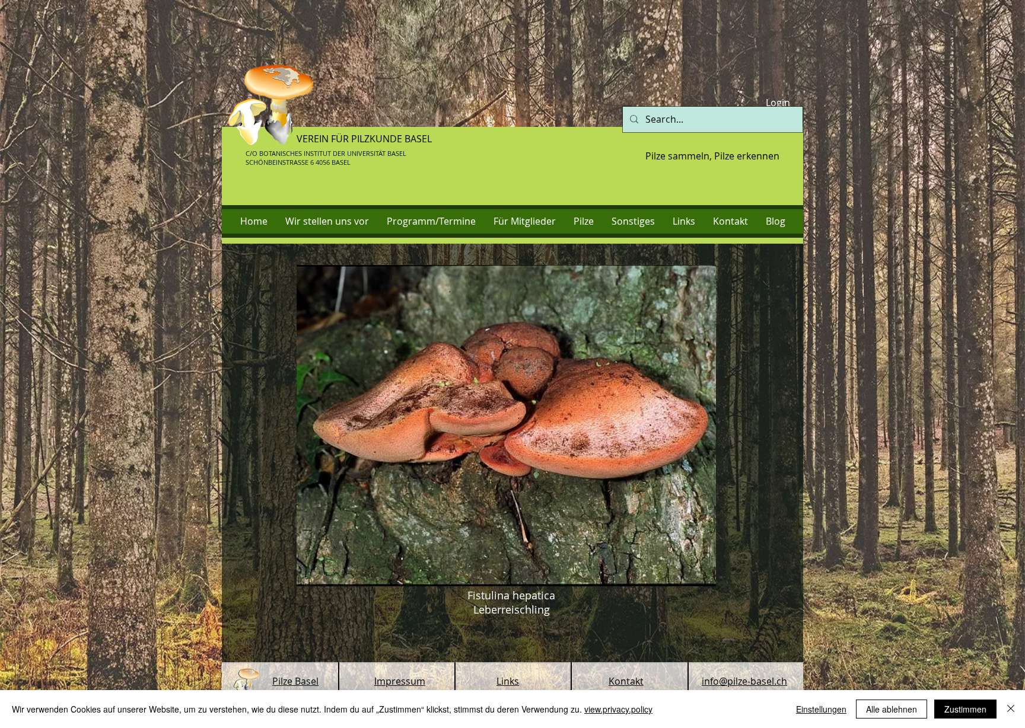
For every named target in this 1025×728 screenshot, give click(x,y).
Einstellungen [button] (821, 709)
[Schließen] (1011, 709)
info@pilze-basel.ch (744, 681)
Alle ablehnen (891, 709)
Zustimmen (965, 709)
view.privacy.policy (618, 709)
